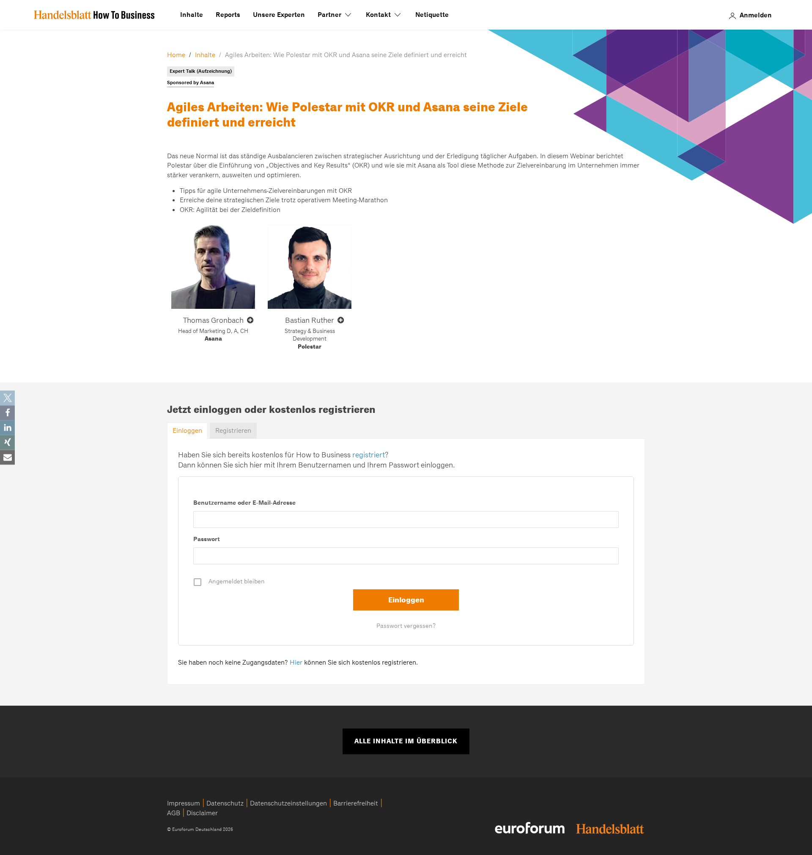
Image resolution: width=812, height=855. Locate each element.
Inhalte (191, 15)
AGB (173, 813)
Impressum (183, 803)
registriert (368, 455)
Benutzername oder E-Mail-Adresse (244, 502)
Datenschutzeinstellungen (288, 803)
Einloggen (187, 430)
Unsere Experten (279, 15)
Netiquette (432, 15)
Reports (228, 15)
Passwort (206, 539)
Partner (330, 15)
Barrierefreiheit (355, 803)
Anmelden (756, 15)
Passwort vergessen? (406, 625)
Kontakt (379, 15)
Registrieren (233, 430)
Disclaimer (202, 813)
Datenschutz (225, 803)
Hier (296, 662)
